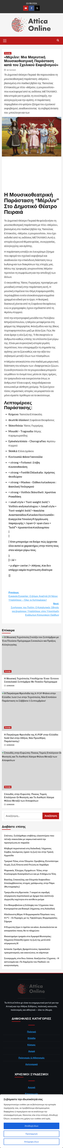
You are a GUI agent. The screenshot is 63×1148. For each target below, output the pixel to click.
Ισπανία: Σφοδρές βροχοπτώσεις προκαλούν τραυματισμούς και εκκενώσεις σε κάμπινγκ (27, 951)
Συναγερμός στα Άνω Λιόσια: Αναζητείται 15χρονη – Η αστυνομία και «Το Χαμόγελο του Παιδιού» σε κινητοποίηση (31, 962)
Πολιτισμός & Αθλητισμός (31, 1057)
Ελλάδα (31, 1038)
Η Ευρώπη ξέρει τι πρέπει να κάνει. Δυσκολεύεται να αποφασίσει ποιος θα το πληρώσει (30, 929)
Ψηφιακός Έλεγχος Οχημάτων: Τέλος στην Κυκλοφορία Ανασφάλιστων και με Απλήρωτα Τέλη (30, 872)
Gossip (8, 53)
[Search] (58, 40)
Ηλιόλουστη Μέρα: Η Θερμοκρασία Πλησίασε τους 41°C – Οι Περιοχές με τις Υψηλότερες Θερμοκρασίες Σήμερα (30, 918)
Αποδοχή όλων (31, 1126)
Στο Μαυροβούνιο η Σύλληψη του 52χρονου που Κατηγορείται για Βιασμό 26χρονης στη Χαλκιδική (29, 907)
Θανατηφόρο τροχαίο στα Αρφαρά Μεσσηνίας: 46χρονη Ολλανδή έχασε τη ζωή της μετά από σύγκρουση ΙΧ (28, 940)
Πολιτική (31, 1031)
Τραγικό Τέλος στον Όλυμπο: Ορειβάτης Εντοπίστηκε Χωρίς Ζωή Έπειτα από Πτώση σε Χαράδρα (31, 863)
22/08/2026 (10, 686)
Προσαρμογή (31, 1133)
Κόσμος (31, 1044)
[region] (31, 1121)
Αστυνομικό (31, 1064)
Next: (35, 609)
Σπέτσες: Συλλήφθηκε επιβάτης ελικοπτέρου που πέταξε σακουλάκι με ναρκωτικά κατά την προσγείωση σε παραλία (29, 839)
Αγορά (31, 1051)
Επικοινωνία (31, 1093)
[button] (5, 40)
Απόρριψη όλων (31, 1141)
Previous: (33, 596)
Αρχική (31, 1087)
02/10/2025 (11, 70)
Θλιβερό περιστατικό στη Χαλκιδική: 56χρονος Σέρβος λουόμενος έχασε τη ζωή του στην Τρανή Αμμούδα (28, 852)
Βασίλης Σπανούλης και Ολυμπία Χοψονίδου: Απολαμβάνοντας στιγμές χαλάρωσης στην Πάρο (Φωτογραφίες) (29, 883)
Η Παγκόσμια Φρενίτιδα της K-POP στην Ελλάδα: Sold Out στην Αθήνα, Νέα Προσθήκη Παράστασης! (31, 738)
